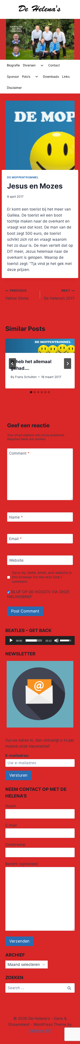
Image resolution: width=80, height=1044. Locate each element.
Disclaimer (14, 87)
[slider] (34, 640)
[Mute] (56, 640)
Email (15, 539)
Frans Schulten (26, 377)
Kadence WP (40, 1030)
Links (66, 76)
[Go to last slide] (12, 363)
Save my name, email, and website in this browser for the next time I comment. (42, 577)
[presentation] (40, 346)
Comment (19, 453)
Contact (54, 65)
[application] (40, 640)
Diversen (29, 65)
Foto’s (26, 76)
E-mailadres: (17, 755)
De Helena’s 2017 (59, 294)
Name (16, 517)
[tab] (31, 392)
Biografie (13, 65)
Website (16, 560)
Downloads (51, 76)
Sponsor (13, 76)
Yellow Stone (16, 294)
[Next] (67, 363)
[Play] (11, 640)
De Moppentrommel (23, 177)
